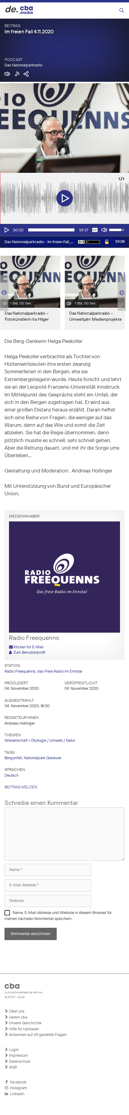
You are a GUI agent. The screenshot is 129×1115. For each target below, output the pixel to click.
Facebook (17, 1082)
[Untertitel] (95, 230)
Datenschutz (19, 1062)
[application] (64, 230)
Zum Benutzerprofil (28, 653)
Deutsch (11, 775)
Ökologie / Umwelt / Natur (53, 741)
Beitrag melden (20, 787)
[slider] (51, 229)
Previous (3, 293)
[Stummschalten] (104, 230)
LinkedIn (16, 1094)
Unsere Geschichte (24, 1023)
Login (13, 1050)
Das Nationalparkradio (23, 65)
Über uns (16, 1011)
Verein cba (17, 1017)
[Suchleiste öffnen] (121, 10)
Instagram (17, 1088)
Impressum (18, 1056)
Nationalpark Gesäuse (42, 758)
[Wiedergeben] (6, 230)
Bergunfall (13, 758)
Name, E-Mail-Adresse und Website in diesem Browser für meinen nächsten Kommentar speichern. (58, 916)
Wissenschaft (16, 741)
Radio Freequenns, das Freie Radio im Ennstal (43, 672)
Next (122, 293)
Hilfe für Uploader (23, 1029)
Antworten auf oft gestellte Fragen (37, 1035)
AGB (12, 1067)
